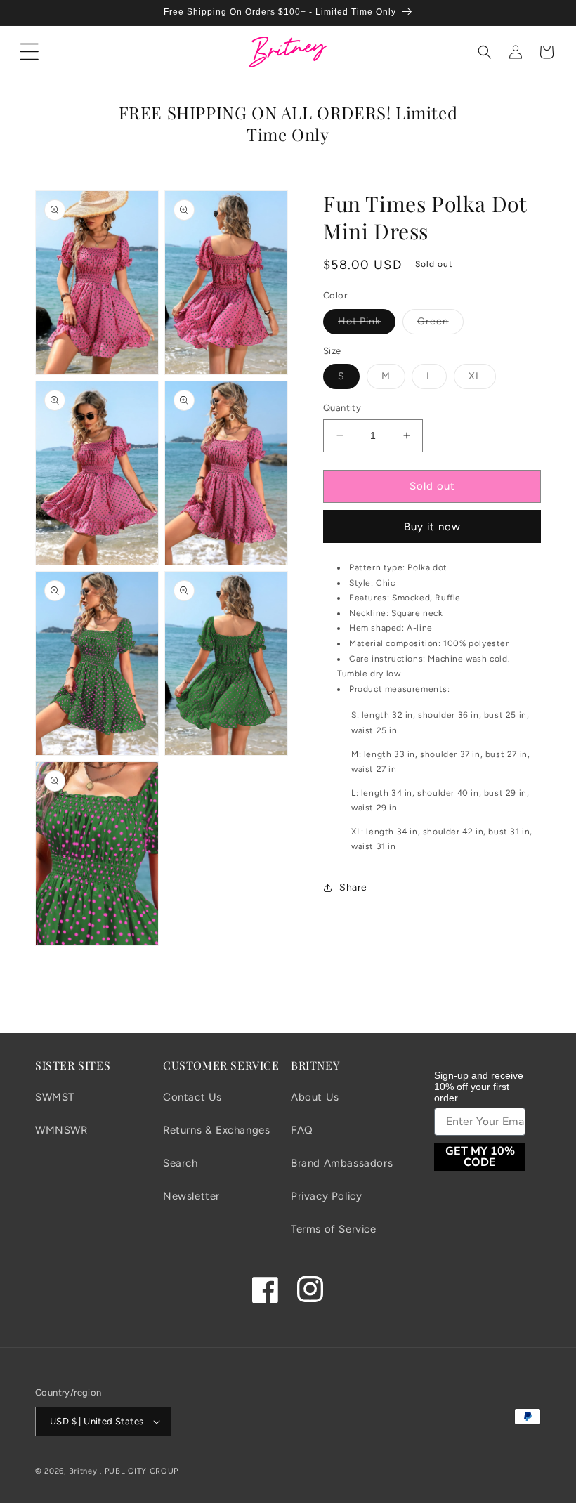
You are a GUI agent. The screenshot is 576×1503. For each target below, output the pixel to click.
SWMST (54, 1097)
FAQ (302, 1130)
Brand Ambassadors (342, 1163)
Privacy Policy (326, 1196)
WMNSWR (61, 1130)
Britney (83, 1471)
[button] (29, 52)
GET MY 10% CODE (480, 1156)
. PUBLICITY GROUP (139, 1471)
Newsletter (191, 1196)
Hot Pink (366, 324)
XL (482, 379)
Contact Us (192, 1097)
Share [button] (353, 887)
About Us (315, 1097)
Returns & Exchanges (216, 1130)
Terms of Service (334, 1229)
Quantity (342, 407)
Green (440, 324)
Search (180, 1163)
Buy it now (432, 526)
